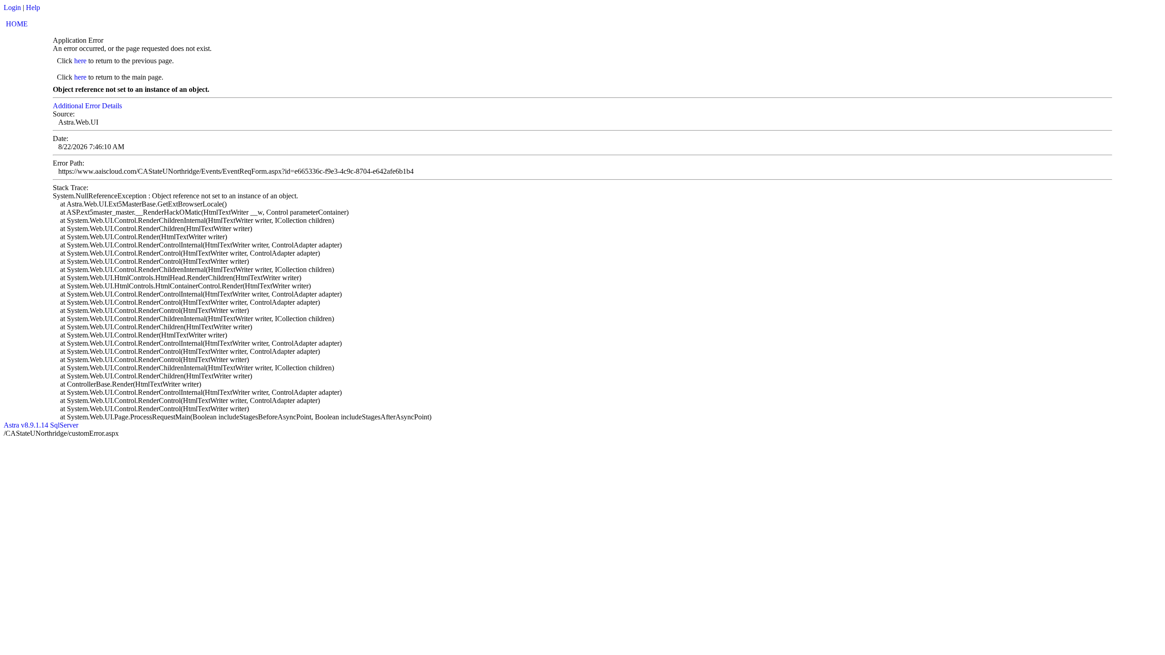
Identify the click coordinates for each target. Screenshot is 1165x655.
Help (33, 7)
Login (12, 7)
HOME (17, 24)
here (80, 61)
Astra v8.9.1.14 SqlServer (41, 425)
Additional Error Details (87, 106)
